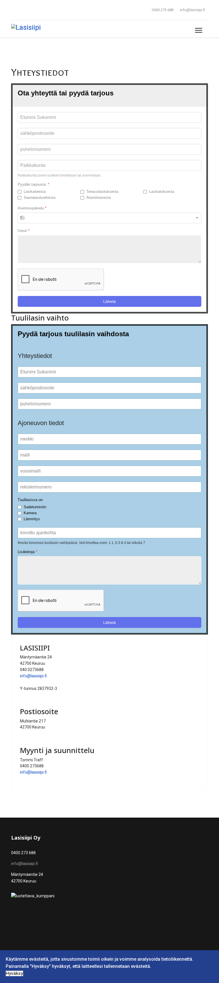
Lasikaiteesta (35, 191)
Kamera (30, 513)
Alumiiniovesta (98, 197)
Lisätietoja (27, 552)
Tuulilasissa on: (31, 500)
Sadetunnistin (35, 507)
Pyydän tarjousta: (33, 184)
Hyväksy (14, 973)
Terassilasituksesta (102, 191)
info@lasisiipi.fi (192, 10)
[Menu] (198, 30)
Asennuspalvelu (32, 208)
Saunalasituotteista (39, 197)
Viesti (24, 231)
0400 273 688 (162, 10)
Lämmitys (32, 519)
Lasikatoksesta (161, 191)
